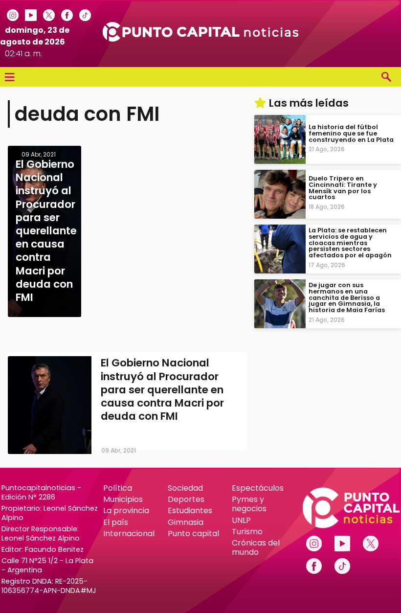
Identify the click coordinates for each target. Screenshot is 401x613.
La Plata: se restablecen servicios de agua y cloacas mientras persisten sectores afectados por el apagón (350, 242)
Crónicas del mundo (256, 547)
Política (117, 488)
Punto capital (193, 533)
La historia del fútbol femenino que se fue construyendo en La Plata (351, 133)
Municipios (123, 499)
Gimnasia (185, 522)
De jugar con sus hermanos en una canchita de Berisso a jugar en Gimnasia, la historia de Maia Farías (347, 297)
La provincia (126, 510)
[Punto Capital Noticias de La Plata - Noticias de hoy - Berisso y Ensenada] (200, 39)
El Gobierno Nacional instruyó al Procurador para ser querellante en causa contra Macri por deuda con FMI (162, 389)
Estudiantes (190, 510)
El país (115, 522)
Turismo (247, 531)
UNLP (241, 520)
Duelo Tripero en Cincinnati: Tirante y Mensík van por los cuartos (343, 187)
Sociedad (185, 488)
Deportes (186, 499)
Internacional (129, 533)
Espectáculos (258, 488)
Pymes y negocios (249, 504)
